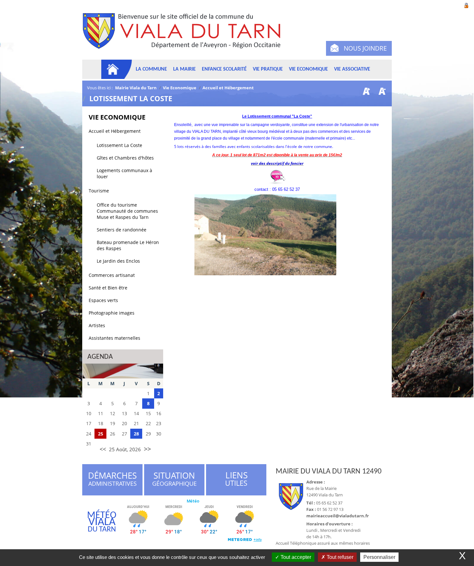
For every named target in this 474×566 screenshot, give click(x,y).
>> (147, 448)
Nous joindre (365, 48)
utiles (236, 479)
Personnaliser (379, 557)
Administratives (112, 480)
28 (136, 434)
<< (103, 449)
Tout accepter (295, 557)
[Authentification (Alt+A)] (466, 5)
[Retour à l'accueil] (184, 34)
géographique (174, 480)
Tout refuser (339, 557)
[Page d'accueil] (116, 69)
